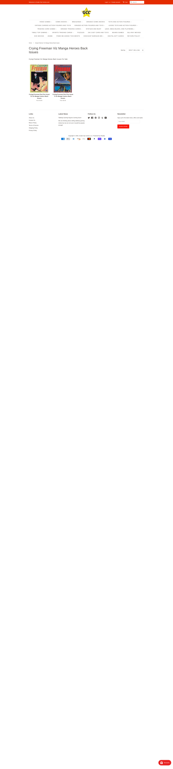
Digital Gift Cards (116, 36)
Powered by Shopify (99, 135)
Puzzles (80, 32)
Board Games (118, 32)
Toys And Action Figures (119, 22)
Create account (115, 2)
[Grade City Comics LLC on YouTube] (106, 118)
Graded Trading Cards (71, 29)
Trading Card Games (46, 29)
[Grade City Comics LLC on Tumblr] (102, 118)
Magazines (77, 22)
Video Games (45, 22)
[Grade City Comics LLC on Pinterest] (96, 118)
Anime (50, 36)
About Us (31, 117)
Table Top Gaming (40, 32)
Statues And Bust (93, 29)
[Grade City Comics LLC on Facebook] (92, 118)
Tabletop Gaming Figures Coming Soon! (69, 117)
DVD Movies (39, 36)
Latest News (63, 114)
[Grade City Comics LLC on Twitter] (89, 118)
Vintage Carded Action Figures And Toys (53, 25)
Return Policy (133, 36)
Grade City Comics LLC (86, 135)
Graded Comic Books (95, 22)
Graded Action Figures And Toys (89, 25)
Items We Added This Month (68, 36)
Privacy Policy (33, 130)
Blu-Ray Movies (134, 32)
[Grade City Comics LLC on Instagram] (99, 118)
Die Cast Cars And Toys (98, 32)
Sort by (123, 50)
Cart (126, 2)
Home (30, 43)
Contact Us (32, 120)
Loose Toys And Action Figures (123, 25)
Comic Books (61, 22)
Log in (106, 2)
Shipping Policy (33, 128)
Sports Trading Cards (62, 32)
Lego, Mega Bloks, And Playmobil (119, 29)
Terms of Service (33, 125)
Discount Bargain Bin (93, 36)
